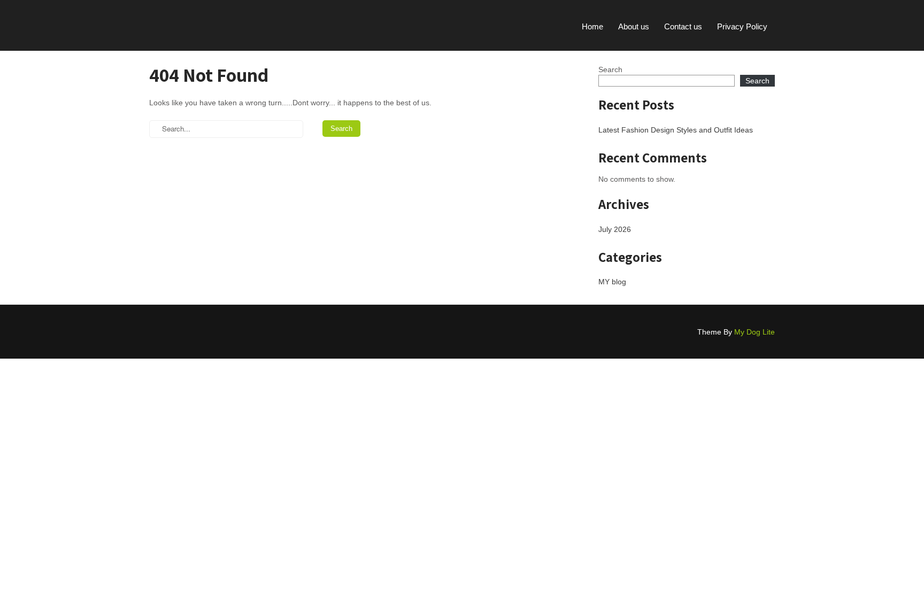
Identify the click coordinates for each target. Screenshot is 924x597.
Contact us (683, 26)
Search (610, 69)
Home (592, 26)
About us (633, 26)
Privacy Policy (742, 26)
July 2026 (614, 229)
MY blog (612, 281)
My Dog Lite (754, 332)
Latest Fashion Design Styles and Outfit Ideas (675, 130)
